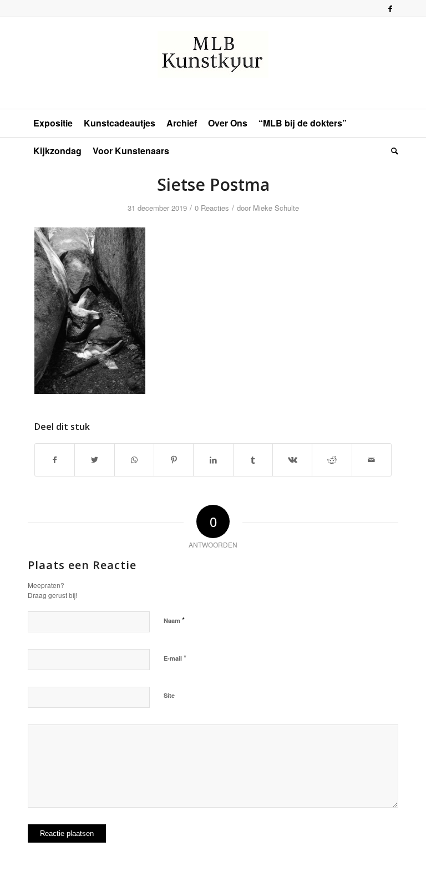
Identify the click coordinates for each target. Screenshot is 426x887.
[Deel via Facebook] (54, 460)
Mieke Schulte (276, 207)
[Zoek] (392, 151)
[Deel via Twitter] (94, 460)
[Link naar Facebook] (390, 8)
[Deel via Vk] (292, 460)
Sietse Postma (213, 184)
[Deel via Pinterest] (173, 460)
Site (169, 695)
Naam (174, 620)
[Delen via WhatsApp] (134, 460)
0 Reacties (212, 207)
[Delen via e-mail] (371, 460)
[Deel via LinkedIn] (213, 460)
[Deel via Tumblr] (253, 460)
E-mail (175, 657)
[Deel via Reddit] (331, 460)
